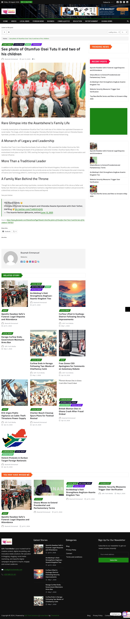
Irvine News (44, 615)
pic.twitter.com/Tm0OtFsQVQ (29, 209)
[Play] (4, 32)
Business (50, 21)
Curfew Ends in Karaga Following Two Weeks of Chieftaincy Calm (42, 366)
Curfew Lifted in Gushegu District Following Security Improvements (72, 316)
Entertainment (91, 21)
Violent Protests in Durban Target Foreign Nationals (14, 459)
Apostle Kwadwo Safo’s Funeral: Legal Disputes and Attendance (13, 316)
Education (77, 21)
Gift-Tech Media (67, 323)
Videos (13, 21)
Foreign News (38, 21)
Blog (67, 546)
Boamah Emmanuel (11, 59)
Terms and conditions (74, 557)
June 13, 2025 (47, 212)
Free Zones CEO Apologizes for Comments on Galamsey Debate (72, 366)
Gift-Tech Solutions (31, 615)
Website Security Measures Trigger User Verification (112, 488)
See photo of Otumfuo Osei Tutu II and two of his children (29, 38)
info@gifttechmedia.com (13, 570)
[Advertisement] (109, 121)
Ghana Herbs (106, 21)
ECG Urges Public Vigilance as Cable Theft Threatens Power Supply (13, 415)
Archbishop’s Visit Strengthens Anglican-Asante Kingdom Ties (41, 296)
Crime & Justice (64, 21)
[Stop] (9, 32)
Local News (24, 21)
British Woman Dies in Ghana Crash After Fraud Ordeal (71, 411)
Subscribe (113, 560)
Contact (69, 553)
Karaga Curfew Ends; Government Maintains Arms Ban (12, 339)
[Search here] (128, 21)
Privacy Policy (71, 550)
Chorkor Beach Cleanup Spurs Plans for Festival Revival (42, 415)
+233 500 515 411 (10, 574)
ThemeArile (55, 615)
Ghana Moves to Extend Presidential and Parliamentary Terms (45, 505)
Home (5, 21)
